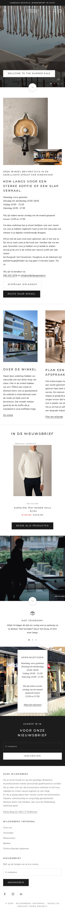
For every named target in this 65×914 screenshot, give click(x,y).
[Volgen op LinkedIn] (21, 894)
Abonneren (16, 882)
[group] (32, 568)
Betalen (7, 843)
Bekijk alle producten (32, 525)
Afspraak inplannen (22, 284)
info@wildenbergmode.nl (33, 275)
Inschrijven (32, 756)
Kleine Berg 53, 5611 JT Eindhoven (20, 811)
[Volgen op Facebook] (4, 894)
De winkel (8, 415)
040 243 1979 (10, 275)
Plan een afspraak (54, 416)
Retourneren (9, 838)
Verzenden (8, 832)
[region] (32, 46)
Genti (12, 73)
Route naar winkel (22, 293)
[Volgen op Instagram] (13, 894)
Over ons (7, 827)
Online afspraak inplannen (16, 848)
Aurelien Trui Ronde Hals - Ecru (32, 509)
